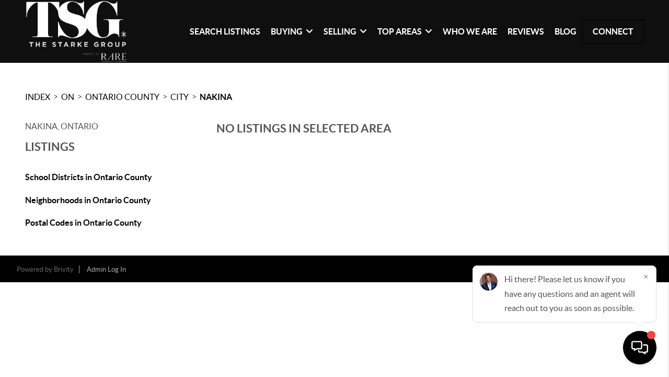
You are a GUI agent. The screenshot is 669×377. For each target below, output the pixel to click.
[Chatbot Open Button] (639, 347)
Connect (613, 31)
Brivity (64, 269)
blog (565, 31)
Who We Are (470, 31)
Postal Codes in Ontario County (83, 222)
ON (67, 97)
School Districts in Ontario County (88, 177)
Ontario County (122, 97)
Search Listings (225, 31)
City (179, 97)
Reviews (525, 31)
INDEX (37, 97)
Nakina (216, 97)
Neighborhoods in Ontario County (88, 200)
